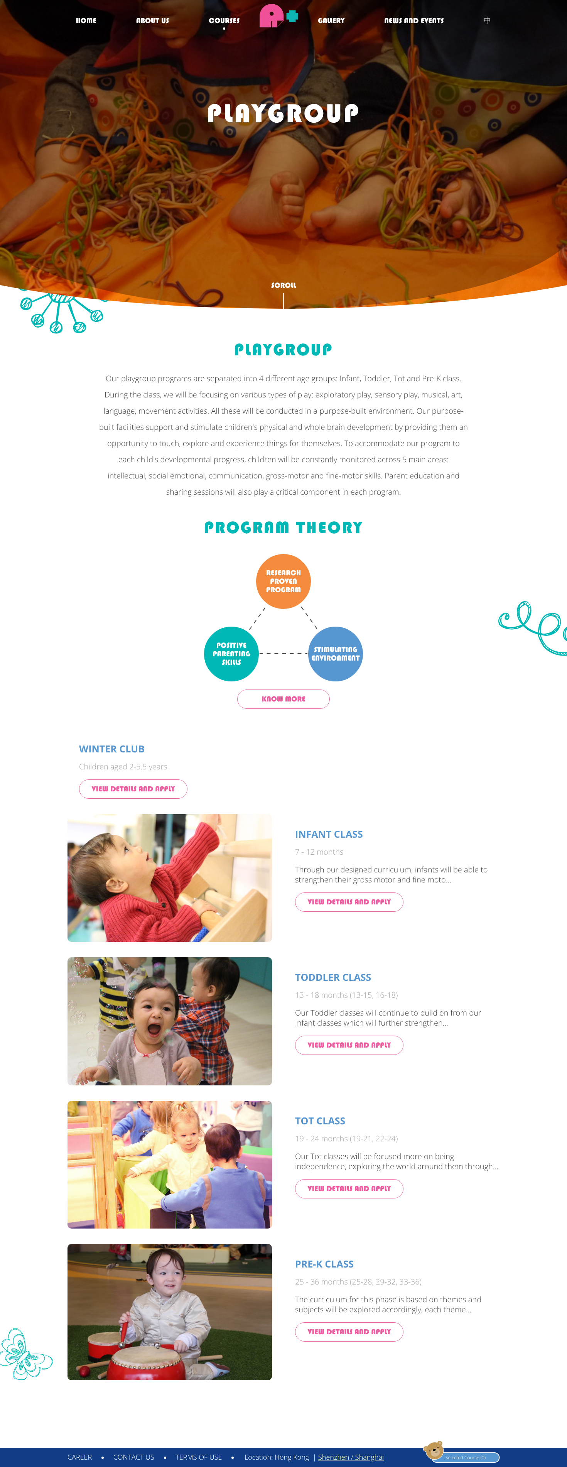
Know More (283, 699)
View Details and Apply (133, 788)
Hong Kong (292, 1457)
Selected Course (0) (466, 1457)
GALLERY (331, 20)
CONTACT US (133, 1457)
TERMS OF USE (199, 1457)
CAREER (80, 1457)
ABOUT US (152, 20)
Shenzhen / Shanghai (351, 1457)
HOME (86, 20)
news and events (414, 20)
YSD (495, 1439)
